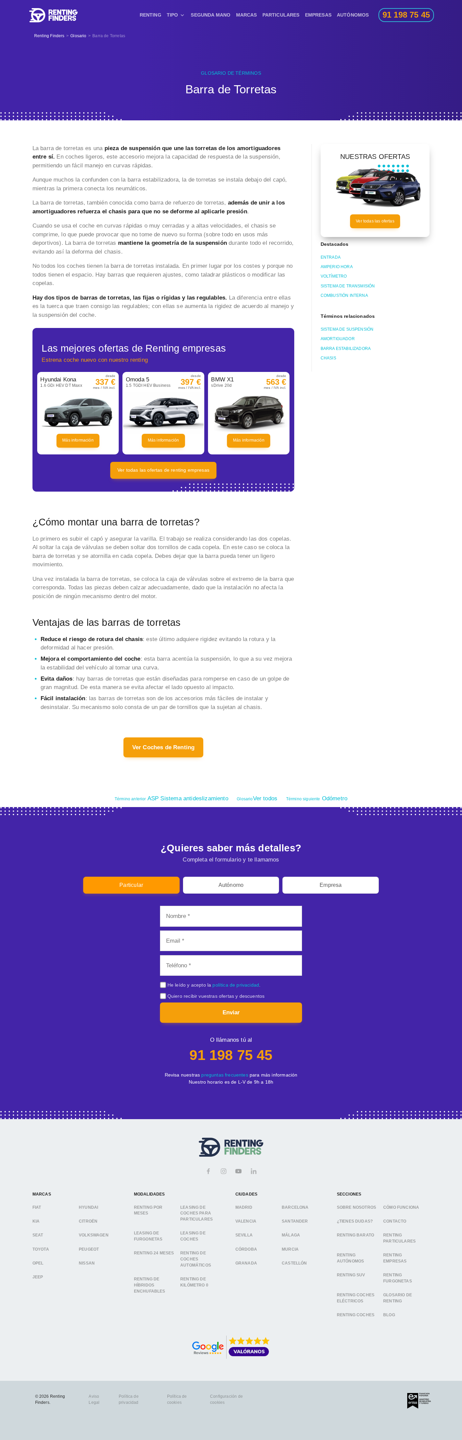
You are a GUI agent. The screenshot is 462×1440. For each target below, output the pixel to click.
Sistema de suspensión (347, 329)
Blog (389, 1315)
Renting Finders (49, 35)
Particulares (281, 15)
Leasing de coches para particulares (196, 1213)
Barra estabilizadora (346, 348)
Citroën (88, 1221)
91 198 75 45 (230, 1055)
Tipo (172, 15)
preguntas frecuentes (224, 1075)
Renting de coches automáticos (195, 1259)
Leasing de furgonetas (148, 1236)
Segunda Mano (210, 15)
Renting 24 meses (154, 1253)
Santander (295, 1221)
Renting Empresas (395, 1258)
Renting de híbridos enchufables (149, 1285)
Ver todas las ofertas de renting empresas (163, 470)
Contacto (394, 1221)
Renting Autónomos (350, 1258)
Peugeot (89, 1249)
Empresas (318, 15)
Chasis (328, 358)
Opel (38, 1263)
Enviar (231, 1012)
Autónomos (353, 15)
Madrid (243, 1207)
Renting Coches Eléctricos (355, 1298)
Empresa (331, 885)
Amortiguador (338, 338)
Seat (37, 1235)
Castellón (294, 1263)
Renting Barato (355, 1235)
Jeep (37, 1277)
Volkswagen (94, 1235)
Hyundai (88, 1207)
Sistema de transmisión (348, 286)
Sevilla (244, 1235)
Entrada (331, 257)
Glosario (78, 35)
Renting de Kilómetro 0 (194, 1282)
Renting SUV (351, 1275)
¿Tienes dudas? (355, 1221)
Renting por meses (148, 1210)
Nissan (87, 1263)
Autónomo (231, 885)
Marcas (246, 15)
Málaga (291, 1235)
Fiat (36, 1207)
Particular (131, 885)
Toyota (40, 1249)
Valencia (245, 1221)
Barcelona (295, 1207)
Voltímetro (334, 276)
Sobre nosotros (356, 1207)
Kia (36, 1221)
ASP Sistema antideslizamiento (171, 798)
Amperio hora (337, 266)
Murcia (290, 1249)
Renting (150, 15)
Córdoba (246, 1249)
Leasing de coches (193, 1236)
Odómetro (316, 798)
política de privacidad (235, 985)
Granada (246, 1263)
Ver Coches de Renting (163, 747)
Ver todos (257, 798)
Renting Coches (355, 1315)
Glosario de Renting (397, 1298)
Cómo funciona (401, 1207)
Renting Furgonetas (397, 1278)
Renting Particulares (399, 1238)
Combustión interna (344, 295)
